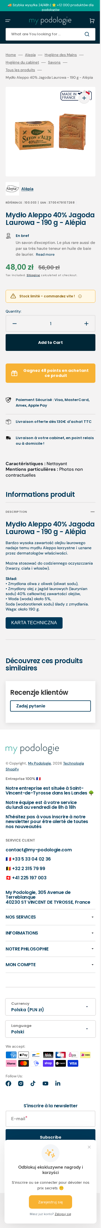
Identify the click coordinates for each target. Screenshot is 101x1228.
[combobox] (46, 34)
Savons (54, 62)
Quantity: (13, 315)
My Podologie (39, 790)
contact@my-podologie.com (39, 881)
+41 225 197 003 (29, 910)
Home (11, 55)
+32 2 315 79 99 (28, 900)
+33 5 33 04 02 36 (31, 891)
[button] (8, 21)
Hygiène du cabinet (22, 62)
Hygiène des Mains (61, 55)
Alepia (30, 55)
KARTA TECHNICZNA (34, 649)
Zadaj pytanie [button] (30, 733)
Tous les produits (20, 70)
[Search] (79, 34)
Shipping (33, 279)
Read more (70, 258)
